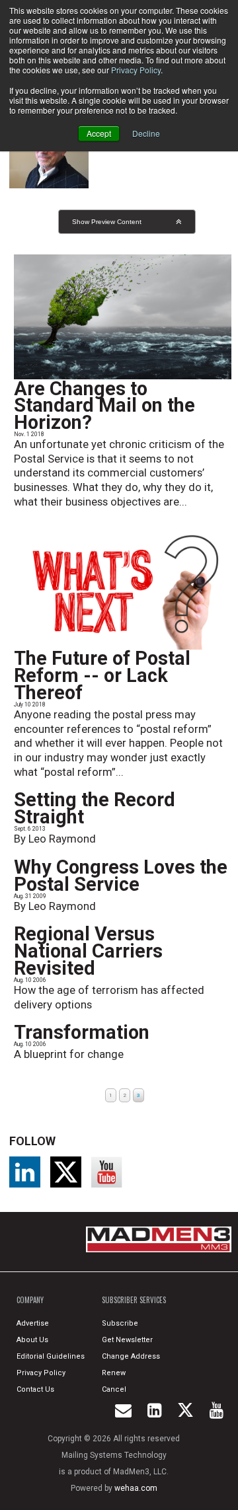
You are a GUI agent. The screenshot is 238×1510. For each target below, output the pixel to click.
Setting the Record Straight (94, 808)
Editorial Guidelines (51, 1356)
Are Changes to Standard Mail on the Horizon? (104, 405)
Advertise (33, 1323)
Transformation (81, 1032)
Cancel (114, 1389)
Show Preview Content (106, 221)
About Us (32, 1340)
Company (30, 1300)
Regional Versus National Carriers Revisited (88, 951)
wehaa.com (135, 1488)
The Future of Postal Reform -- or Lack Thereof (102, 675)
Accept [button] (99, 133)
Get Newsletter (127, 1340)
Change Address (131, 1356)
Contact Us (35, 1389)
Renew (114, 1373)
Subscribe (120, 1323)
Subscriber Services (134, 1300)
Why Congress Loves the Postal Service (120, 875)
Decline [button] (146, 133)
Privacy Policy (136, 69)
